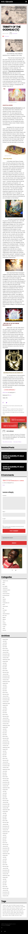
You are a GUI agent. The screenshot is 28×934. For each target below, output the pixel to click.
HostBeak (8, 925)
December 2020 (6, 764)
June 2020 (5, 771)
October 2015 (5, 873)
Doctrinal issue (9, 909)
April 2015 (5, 884)
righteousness (17, 913)
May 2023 (5, 710)
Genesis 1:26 (22, 909)
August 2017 (5, 833)
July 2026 (5, 641)
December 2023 (6, 698)
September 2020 (6, 769)
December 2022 (6, 720)
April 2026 (5, 646)
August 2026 (5, 639)
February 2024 (6, 694)
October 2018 (5, 808)
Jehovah (19, 910)
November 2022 (6, 721)
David (22, 908)
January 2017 (5, 846)
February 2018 (5, 822)
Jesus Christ (5, 407)
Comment (4, 495)
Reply (4, 485)
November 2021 (6, 743)
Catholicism (5, 588)
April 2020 (5, 775)
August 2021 (5, 749)
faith (21, 405)
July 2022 (5, 729)
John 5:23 (20, 410)
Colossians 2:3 (18, 908)
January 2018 (5, 824)
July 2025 (5, 663)
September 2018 (6, 809)
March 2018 (5, 820)
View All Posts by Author (7, 441)
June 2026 (5, 643)
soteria (4, 623)
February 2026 (6, 650)
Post (3, 621)
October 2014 (5, 895)
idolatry (12, 910)
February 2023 (6, 716)
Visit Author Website (17, 441)
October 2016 (5, 851)
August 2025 (5, 661)
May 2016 (4, 861)
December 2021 (6, 742)
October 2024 (6, 679)
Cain (6, 906)
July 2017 (4, 835)
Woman (4, 630)
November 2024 (6, 677)
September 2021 (6, 747)
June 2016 (5, 859)
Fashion (4, 599)
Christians (4, 908)
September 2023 (6, 703)
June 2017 (5, 837)
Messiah (15, 912)
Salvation (22, 913)
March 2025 (5, 670)
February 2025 (6, 672)
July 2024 (5, 685)
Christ (13, 906)
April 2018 (5, 818)
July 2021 (4, 751)
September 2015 (6, 875)
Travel (4, 626)
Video (4, 628)
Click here (5, 392)
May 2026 (5, 645)
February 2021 (5, 760)
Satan (3, 915)
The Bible (12, 412)
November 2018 (6, 806)
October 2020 (5, 767)
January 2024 (5, 696)
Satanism (6, 915)
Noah (6, 913)
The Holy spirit (21, 412)
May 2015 (4, 883)
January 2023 (5, 718)
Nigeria (4, 617)
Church (8, 908)
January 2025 (5, 674)
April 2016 (5, 862)
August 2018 (5, 811)
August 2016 (5, 855)
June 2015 (5, 881)
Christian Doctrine (6, 405)
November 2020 (6, 765)
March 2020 (5, 776)
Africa (4, 582)
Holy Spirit (8, 910)
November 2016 (6, 850)
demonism (4, 909)
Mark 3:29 (4, 412)
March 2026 (5, 648)
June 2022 (5, 731)
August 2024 (5, 683)
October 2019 (5, 785)
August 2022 (5, 727)
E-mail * (4, 518)
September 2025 (6, 659)
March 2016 (5, 864)
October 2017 (5, 829)
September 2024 (6, 681)
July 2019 (4, 791)
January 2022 (5, 740)
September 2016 (6, 853)
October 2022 (5, 723)
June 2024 (5, 687)
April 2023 (5, 712)
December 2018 (6, 804)
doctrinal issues (14, 909)
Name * (4, 511)
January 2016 (5, 868)
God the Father (5, 410)
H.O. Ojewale (7, 2)
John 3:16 (17, 410)
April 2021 (5, 756)
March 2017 (5, 842)
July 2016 (4, 857)
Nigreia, (4, 619)
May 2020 (5, 773)
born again (5, 586)
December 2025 (6, 654)
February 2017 (5, 844)
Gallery (4, 601)
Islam (4, 604)
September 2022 (6, 725)
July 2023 (5, 707)
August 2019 (5, 789)
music (4, 612)
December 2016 (6, 848)
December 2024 (6, 676)
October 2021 (5, 745)
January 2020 (5, 780)
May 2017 (4, 839)
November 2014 (6, 894)
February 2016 (5, 866)
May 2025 (5, 666)
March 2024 (5, 692)
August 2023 (5, 705)
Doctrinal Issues (17, 405)
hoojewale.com (6, 602)
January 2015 (5, 890)
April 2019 (5, 797)
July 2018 (4, 813)
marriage (5, 610)
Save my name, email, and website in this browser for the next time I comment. (13, 527)
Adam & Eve (11, 905)
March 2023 (5, 714)
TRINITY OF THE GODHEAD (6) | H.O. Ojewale (13, 480)
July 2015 (4, 879)
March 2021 (5, 758)
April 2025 (5, 668)
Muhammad (21, 912)
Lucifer (12, 912)
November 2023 (6, 699)
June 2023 (5, 709)
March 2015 (5, 886)
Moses (18, 912)
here (10, 395)
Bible (4, 584)
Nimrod (4, 913)
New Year (5, 615)
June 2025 (5, 665)
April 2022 (5, 734)
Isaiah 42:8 (10, 410)
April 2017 (4, 840)
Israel (17, 910)
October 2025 (5, 657)
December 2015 (6, 870)
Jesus (22, 910)
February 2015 (5, 888)
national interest (6, 613)
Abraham (4, 905)
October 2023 (5, 701)
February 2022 (6, 738)
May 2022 (5, 732)
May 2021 (4, 754)
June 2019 (5, 793)
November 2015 (6, 872)
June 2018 (5, 815)
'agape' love (5, 580)
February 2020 (6, 778)
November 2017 (6, 828)
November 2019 (6, 784)
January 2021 (5, 762)
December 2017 (6, 826)
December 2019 (6, 782)
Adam (7, 905)
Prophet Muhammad (11, 913)
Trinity (4, 413)
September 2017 (6, 831)
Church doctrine (12, 405)
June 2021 (5, 753)
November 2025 (6, 656)
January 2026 (5, 652)
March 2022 (5, 736)
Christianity (5, 591)
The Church (17, 412)
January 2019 (5, 802)
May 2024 (5, 688)
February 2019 (5, 800)
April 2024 (5, 690)
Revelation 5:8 (8, 412)
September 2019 (6, 787)
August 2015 (5, 877)
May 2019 (4, 795)
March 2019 (5, 798)
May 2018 (4, 817)
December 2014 (6, 892)
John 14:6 (13, 410)
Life (3, 608)
